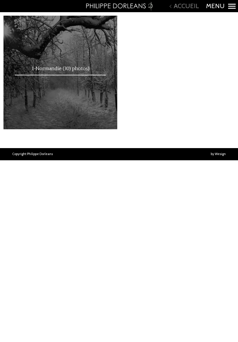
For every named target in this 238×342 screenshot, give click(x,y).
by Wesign (218, 154)
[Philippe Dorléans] (119, 6)
